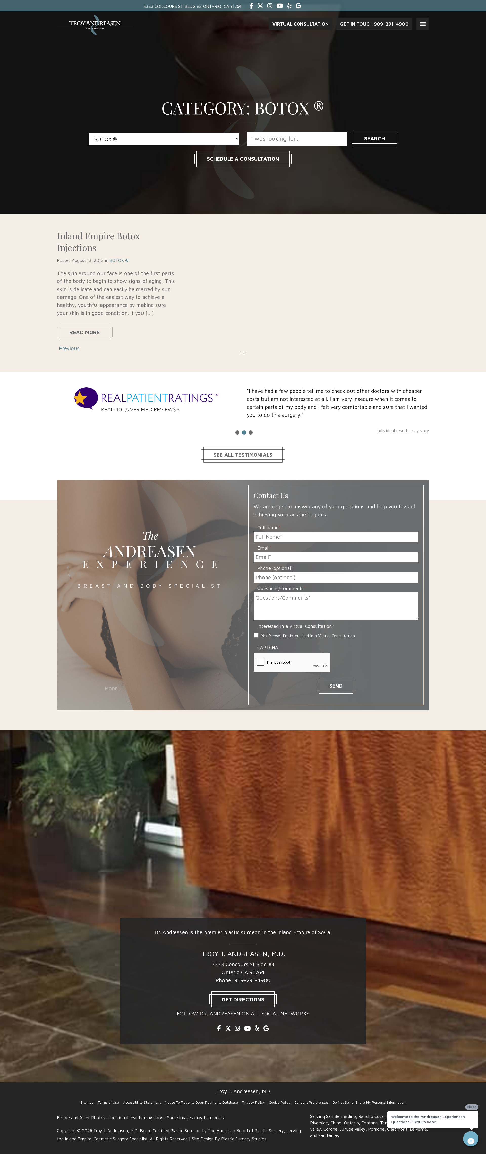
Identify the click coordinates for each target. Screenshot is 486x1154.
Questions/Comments (281, 588)
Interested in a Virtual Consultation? (295, 626)
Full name (269, 527)
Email (264, 548)
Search (374, 138)
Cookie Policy (279, 1102)
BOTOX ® (119, 260)
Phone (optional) (275, 568)
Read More (84, 332)
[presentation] (292, 663)
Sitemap (87, 1102)
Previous (69, 348)
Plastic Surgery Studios (243, 1138)
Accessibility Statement (142, 1102)
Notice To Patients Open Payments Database (201, 1102)
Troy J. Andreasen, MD (243, 1091)
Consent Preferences (311, 1102)
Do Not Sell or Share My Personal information (369, 1102)
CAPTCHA (267, 647)
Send (336, 685)
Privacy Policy (253, 1102)
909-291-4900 (252, 980)
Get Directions (243, 999)
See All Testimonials (243, 455)
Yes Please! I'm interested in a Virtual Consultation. (308, 635)
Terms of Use (108, 1102)
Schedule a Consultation (243, 159)
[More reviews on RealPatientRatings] (148, 401)
